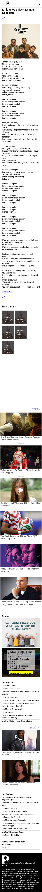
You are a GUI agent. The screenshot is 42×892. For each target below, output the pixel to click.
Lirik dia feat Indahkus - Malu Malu (14, 829)
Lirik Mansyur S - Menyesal (12, 709)
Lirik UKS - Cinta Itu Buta (11, 689)
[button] (3, 18)
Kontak (4, 865)
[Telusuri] (38, 4)
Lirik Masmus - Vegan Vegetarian (14, 820)
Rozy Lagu (14, 869)
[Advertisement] (21, 382)
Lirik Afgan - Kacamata (10, 808)
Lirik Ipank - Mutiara (9, 685)
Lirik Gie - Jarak (7, 712)
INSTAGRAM (6, 845)
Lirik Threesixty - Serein (10, 697)
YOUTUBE (5, 848)
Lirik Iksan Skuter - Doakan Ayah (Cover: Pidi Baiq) (20, 701)
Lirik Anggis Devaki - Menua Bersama (15, 812)
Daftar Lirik (22, 863)
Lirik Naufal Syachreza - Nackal (13, 832)
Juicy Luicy (7, 292)
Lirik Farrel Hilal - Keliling (11, 835)
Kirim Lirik (30, 863)
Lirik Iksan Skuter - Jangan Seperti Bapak (17, 721)
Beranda (14, 863)
